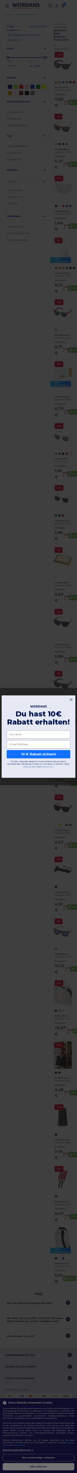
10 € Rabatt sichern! (38, 754)
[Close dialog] (71, 699)
